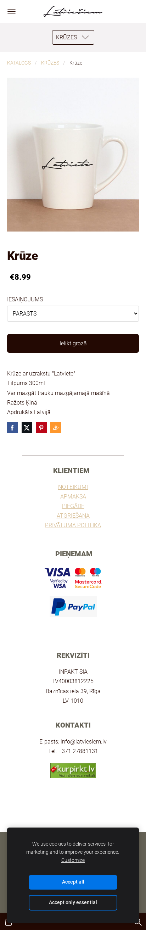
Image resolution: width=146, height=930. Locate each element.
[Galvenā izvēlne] (11, 11)
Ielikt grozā (73, 343)
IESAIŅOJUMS (25, 299)
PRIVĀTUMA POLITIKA (73, 525)
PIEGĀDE (73, 506)
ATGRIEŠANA (73, 515)
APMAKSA (73, 496)
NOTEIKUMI (73, 487)
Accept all (73, 882)
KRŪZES (50, 63)
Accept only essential (73, 903)
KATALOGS (19, 63)
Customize (73, 860)
